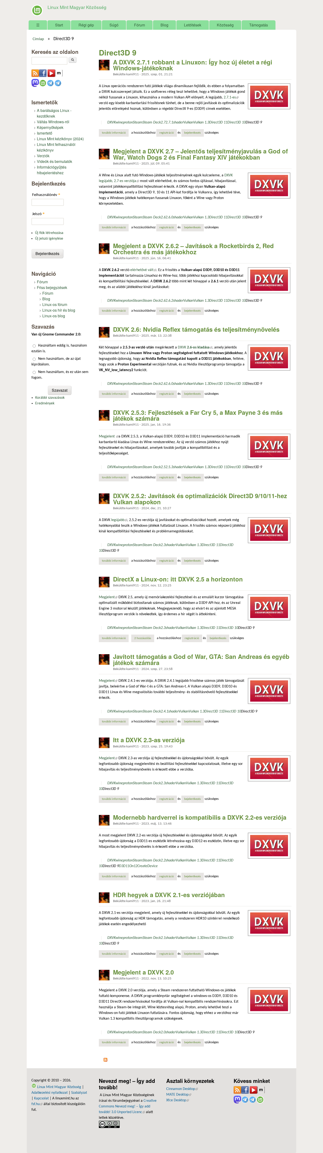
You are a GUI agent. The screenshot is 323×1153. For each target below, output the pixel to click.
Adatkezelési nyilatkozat (49, 1093)
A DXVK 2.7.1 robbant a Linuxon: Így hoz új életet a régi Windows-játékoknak (192, 65)
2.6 (163, 217)
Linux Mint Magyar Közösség (77, 7)
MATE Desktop (178, 1095)
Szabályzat (79, 1093)
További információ (115, 132)
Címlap (38, 39)
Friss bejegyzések (52, 287)
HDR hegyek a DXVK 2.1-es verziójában (169, 894)
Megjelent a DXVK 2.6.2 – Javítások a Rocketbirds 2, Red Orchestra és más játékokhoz (193, 248)
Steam (138, 122)
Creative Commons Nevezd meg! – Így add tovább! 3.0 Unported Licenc (128, 1106)
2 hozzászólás (142, 638)
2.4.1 (164, 711)
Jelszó (38, 214)
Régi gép (86, 25)
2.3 (163, 545)
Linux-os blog (53, 315)
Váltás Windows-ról (53, 121)
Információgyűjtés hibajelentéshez (51, 169)
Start (59, 25)
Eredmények (44, 403)
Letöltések (192, 25)
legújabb (119, 520)
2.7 (163, 122)
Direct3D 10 (236, 122)
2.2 (163, 860)
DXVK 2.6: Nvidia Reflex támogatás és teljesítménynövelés (196, 329)
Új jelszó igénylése (49, 239)
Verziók (43, 155)
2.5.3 (169, 467)
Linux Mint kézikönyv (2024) (60, 138)
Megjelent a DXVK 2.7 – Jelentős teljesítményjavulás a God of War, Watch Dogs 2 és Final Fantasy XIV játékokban (200, 154)
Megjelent (108, 436)
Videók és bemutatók (54, 161)
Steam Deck (152, 122)
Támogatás (258, 25)
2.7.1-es (231, 97)
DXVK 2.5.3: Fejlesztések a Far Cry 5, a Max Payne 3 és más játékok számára (198, 415)
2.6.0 (169, 217)
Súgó (113, 25)
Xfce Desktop (177, 1100)
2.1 (163, 938)
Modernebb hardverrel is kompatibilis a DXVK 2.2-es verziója (199, 817)
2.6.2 (169, 301)
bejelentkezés (192, 132)
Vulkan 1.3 (201, 122)
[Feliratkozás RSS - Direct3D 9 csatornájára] (105, 1060)
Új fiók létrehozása (49, 233)
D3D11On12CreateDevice (138, 866)
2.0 (163, 1032)
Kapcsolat (41, 1098)
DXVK (111, 122)
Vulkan (188, 122)
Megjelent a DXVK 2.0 (143, 972)
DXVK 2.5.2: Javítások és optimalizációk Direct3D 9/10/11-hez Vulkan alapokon (200, 498)
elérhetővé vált (143, 270)
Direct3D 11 (218, 122)
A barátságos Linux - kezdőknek (54, 113)
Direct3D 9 (254, 122)
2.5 (163, 467)
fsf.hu (37, 1104)
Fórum (139, 25)
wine (119, 122)
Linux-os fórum (54, 304)
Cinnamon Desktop (182, 1089)
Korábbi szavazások (50, 398)
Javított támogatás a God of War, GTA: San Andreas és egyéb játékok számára (201, 659)
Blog (164, 25)
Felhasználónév (46, 194)
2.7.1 (169, 122)
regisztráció (166, 132)
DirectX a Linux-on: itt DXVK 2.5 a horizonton (178, 579)
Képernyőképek (50, 127)
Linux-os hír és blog (58, 310)
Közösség (225, 25)
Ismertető (44, 133)
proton (128, 122)
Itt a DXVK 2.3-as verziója (149, 739)
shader (178, 122)
